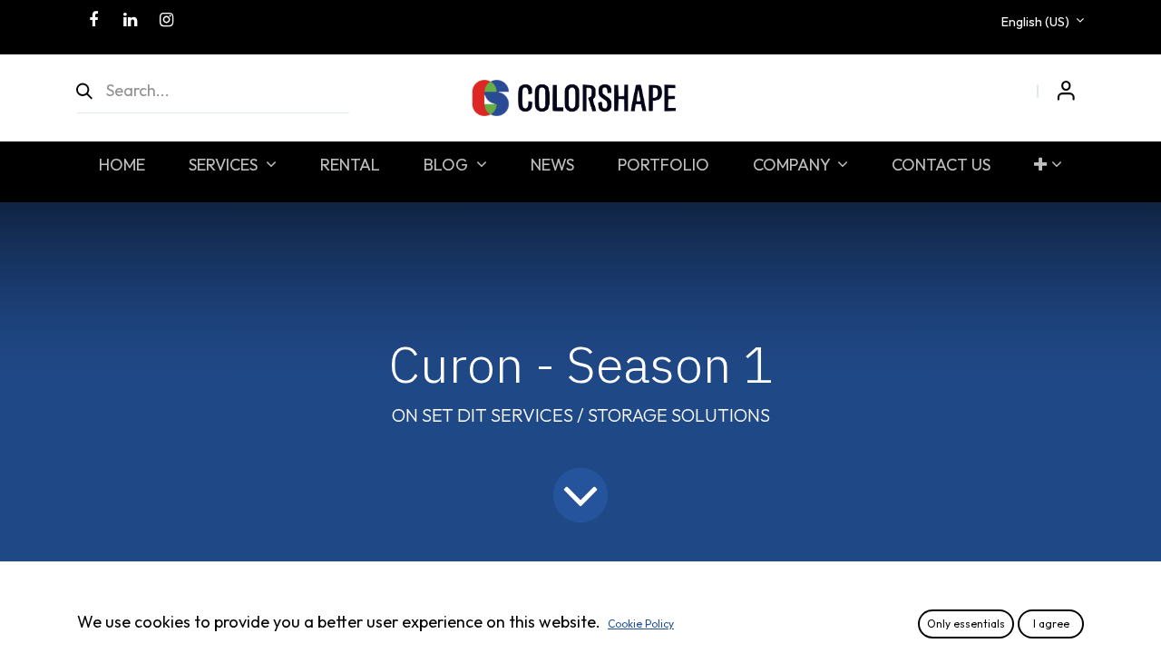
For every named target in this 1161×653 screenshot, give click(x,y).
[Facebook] (93, 20)
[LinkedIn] (129, 20)
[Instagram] (166, 20)
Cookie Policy (641, 623)
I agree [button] (1051, 623)
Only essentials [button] (966, 623)
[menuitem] (122, 164)
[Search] (92, 90)
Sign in (1066, 91)
